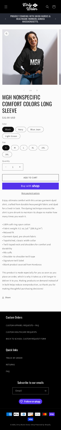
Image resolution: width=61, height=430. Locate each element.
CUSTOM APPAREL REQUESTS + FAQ (22, 325)
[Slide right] (37, 90)
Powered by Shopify (43, 425)
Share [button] (8, 297)
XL (33, 147)
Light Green (11, 136)
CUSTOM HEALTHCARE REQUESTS (21, 332)
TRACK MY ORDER (14, 358)
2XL (43, 147)
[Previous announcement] (5, 19)
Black (8, 129)
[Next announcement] (55, 19)
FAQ (8, 371)
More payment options (30, 193)
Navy (20, 129)
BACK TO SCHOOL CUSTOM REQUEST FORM (26, 338)
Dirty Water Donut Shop (25, 425)
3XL (7, 154)
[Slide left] (24, 90)
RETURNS (10, 364)
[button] (6, 7)
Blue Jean (35, 129)
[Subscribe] (45, 390)
